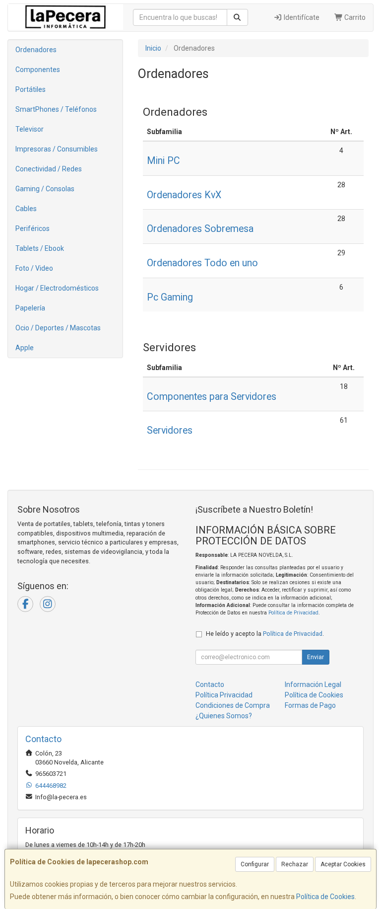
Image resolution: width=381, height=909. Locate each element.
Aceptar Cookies (343, 864)
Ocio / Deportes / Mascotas (58, 328)
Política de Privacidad (293, 612)
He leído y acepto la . (265, 633)
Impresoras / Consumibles (56, 149)
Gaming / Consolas (44, 189)
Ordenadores (36, 50)
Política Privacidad (224, 695)
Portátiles (30, 89)
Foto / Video (34, 268)
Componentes (37, 70)
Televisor (29, 129)
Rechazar (294, 864)
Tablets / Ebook (39, 248)
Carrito (354, 17)
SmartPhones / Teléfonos (56, 109)
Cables (26, 209)
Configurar (255, 864)
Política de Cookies (325, 897)
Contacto (209, 684)
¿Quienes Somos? (223, 716)
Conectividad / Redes (48, 169)
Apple (24, 348)
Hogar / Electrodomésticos (57, 288)
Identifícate (300, 17)
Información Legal (313, 684)
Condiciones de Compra (232, 705)
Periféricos (32, 228)
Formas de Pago (310, 705)
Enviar (315, 657)
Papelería (30, 308)
